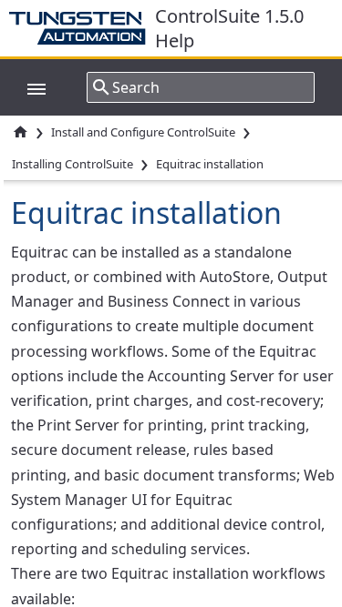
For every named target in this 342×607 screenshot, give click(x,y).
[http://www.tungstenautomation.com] (82, 28)
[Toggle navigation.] (27, 87)
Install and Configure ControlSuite (143, 132)
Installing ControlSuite (72, 164)
